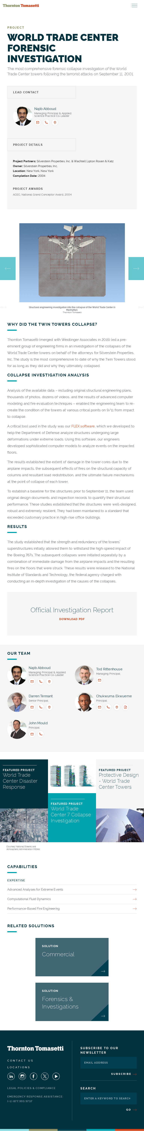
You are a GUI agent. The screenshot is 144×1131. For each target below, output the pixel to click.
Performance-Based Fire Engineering (33, 908)
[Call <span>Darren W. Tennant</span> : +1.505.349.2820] (40, 707)
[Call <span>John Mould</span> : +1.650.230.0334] (40, 734)
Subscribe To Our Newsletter (99, 1050)
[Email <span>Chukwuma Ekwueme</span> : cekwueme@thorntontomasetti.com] (99, 707)
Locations (19, 1067)
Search (88, 1088)
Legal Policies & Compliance (31, 1088)
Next (136, 268)
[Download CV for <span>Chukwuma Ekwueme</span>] (125, 707)
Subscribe (121, 1073)
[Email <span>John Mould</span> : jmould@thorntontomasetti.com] (32, 734)
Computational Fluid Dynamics (29, 899)
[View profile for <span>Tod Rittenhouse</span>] (84, 675)
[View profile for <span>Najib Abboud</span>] (22, 116)
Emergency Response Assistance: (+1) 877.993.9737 (35, 1099)
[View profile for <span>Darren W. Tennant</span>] (17, 702)
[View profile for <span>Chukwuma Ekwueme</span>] (84, 702)
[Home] (21, 5)
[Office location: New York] (55, 122)
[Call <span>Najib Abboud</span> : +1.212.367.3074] (46, 122)
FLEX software (83, 426)
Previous (8, 268)
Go (129, 1109)
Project (16, 27)
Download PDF (72, 619)
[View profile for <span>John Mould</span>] (17, 729)
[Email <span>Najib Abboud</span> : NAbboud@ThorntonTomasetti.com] (37, 122)
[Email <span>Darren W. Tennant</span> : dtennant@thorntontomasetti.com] (32, 707)
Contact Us (20, 1060)
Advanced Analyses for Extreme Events (35, 889)
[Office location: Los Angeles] (116, 707)
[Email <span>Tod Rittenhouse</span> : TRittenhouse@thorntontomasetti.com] (99, 680)
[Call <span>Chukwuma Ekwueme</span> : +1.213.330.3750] (108, 707)
